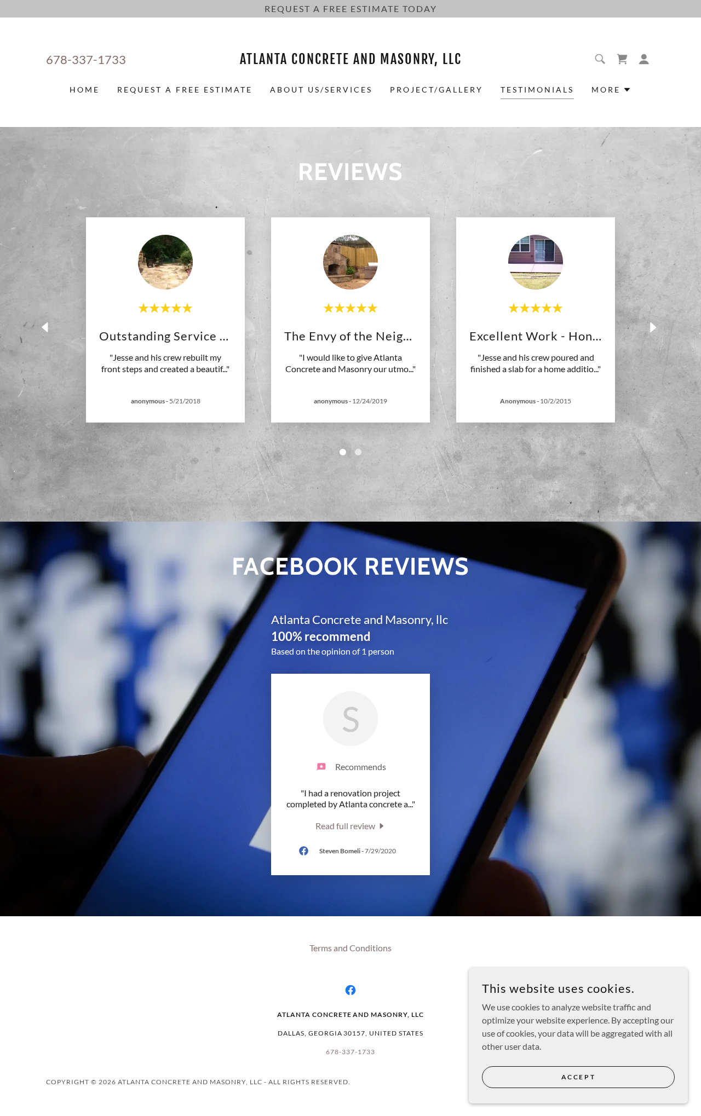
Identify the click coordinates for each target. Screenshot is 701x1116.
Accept (578, 1077)
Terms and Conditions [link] (350, 947)
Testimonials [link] (537, 89)
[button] (644, 59)
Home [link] (85, 89)
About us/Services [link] (321, 89)
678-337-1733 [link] (86, 59)
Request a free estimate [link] (184, 89)
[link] (351, 60)
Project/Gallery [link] (436, 89)
